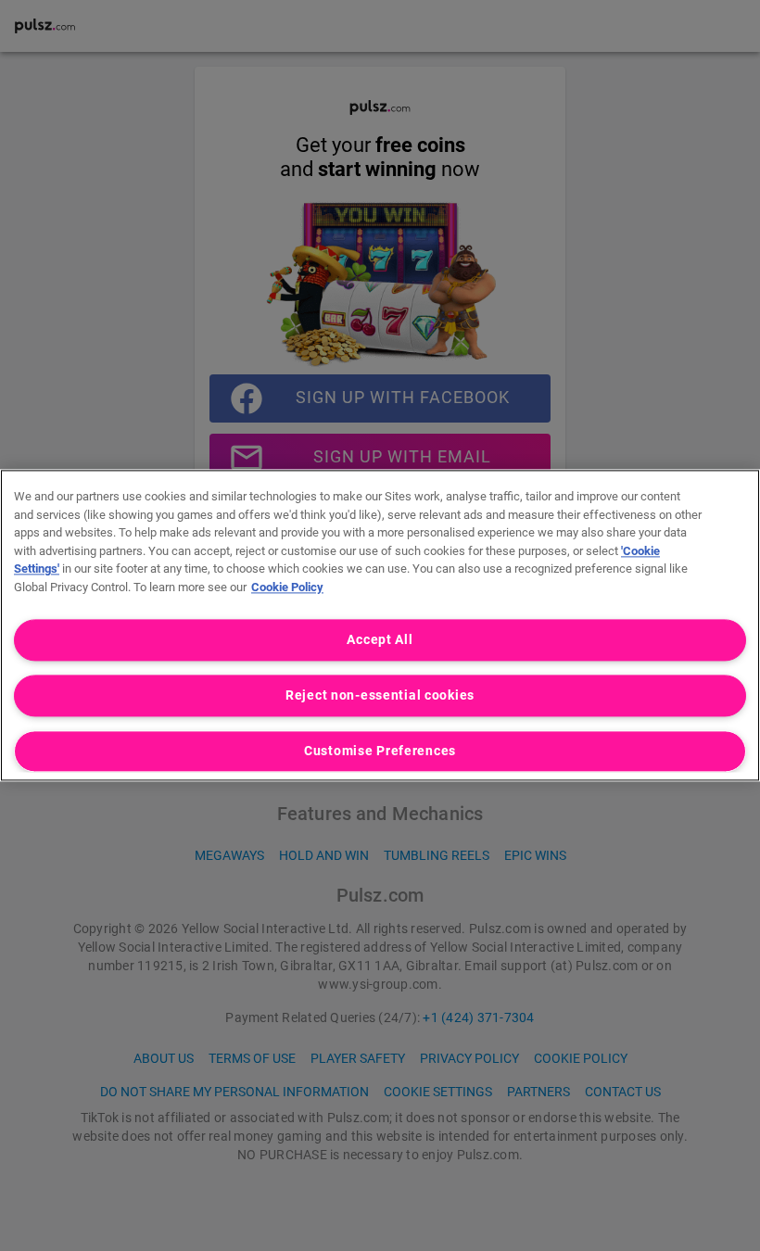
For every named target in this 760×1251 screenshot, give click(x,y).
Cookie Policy (287, 587)
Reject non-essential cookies (380, 696)
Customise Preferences (380, 752)
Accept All (379, 640)
